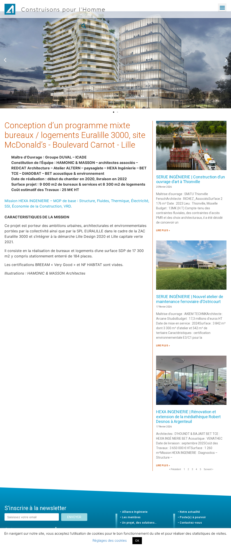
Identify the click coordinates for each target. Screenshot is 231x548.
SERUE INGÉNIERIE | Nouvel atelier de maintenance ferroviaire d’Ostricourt (189, 299)
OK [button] (137, 540)
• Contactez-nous (190, 522)
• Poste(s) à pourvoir (192, 517)
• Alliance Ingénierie (134, 511)
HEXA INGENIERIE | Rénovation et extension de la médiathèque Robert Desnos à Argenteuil (188, 416)
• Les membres (130, 517)
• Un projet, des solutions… (138, 522)
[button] (222, 7)
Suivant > (208, 469)
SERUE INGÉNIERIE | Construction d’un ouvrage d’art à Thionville (190, 179)
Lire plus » (163, 230)
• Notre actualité (189, 511)
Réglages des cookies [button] (109, 540)
